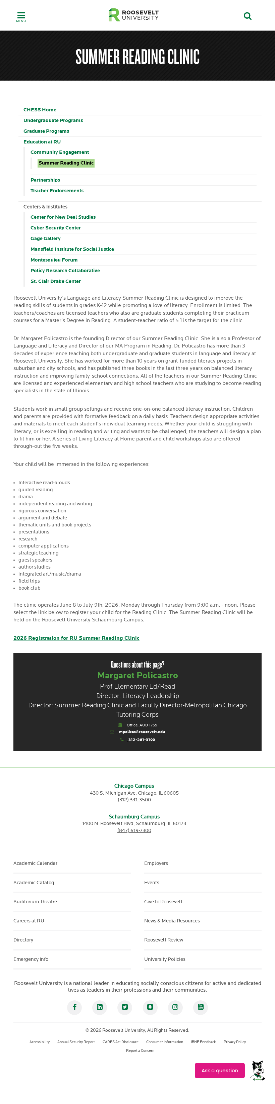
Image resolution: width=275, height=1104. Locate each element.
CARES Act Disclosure (121, 1042)
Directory (23, 940)
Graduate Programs (46, 131)
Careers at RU (28, 921)
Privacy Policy (235, 1042)
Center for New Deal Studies (63, 217)
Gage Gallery (46, 238)
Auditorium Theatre (35, 902)
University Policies (164, 959)
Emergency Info (30, 959)
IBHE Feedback (203, 1042)
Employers (156, 863)
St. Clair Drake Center (56, 281)
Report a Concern (140, 1050)
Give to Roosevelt (163, 902)
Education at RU (42, 142)
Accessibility (40, 1042)
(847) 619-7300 (134, 830)
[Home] (134, 14)
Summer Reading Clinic (66, 163)
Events (151, 883)
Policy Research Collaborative (65, 271)
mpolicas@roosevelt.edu (142, 731)
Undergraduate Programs (53, 120)
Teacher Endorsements (57, 191)
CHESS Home (39, 110)
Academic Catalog (33, 883)
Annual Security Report (76, 1042)
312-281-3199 (141, 739)
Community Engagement (60, 152)
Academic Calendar (35, 863)
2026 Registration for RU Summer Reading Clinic (76, 638)
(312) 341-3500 (134, 800)
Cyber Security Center (56, 228)
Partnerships (45, 180)
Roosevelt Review (163, 940)
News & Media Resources (172, 921)
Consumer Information (164, 1042)
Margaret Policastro (137, 676)
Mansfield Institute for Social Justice (72, 249)
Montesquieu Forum (54, 260)
